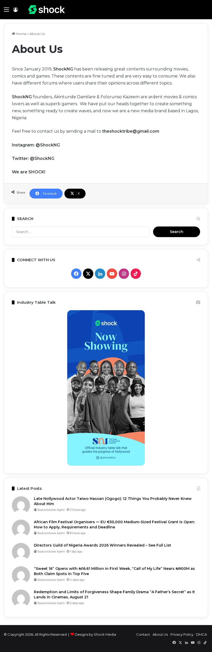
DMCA (201, 634)
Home (20, 34)
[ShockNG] (46, 10)
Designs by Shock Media (95, 634)
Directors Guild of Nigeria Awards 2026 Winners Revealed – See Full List (102, 545)
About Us (160, 634)
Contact (143, 634)
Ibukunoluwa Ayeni (51, 510)
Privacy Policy (181, 634)
